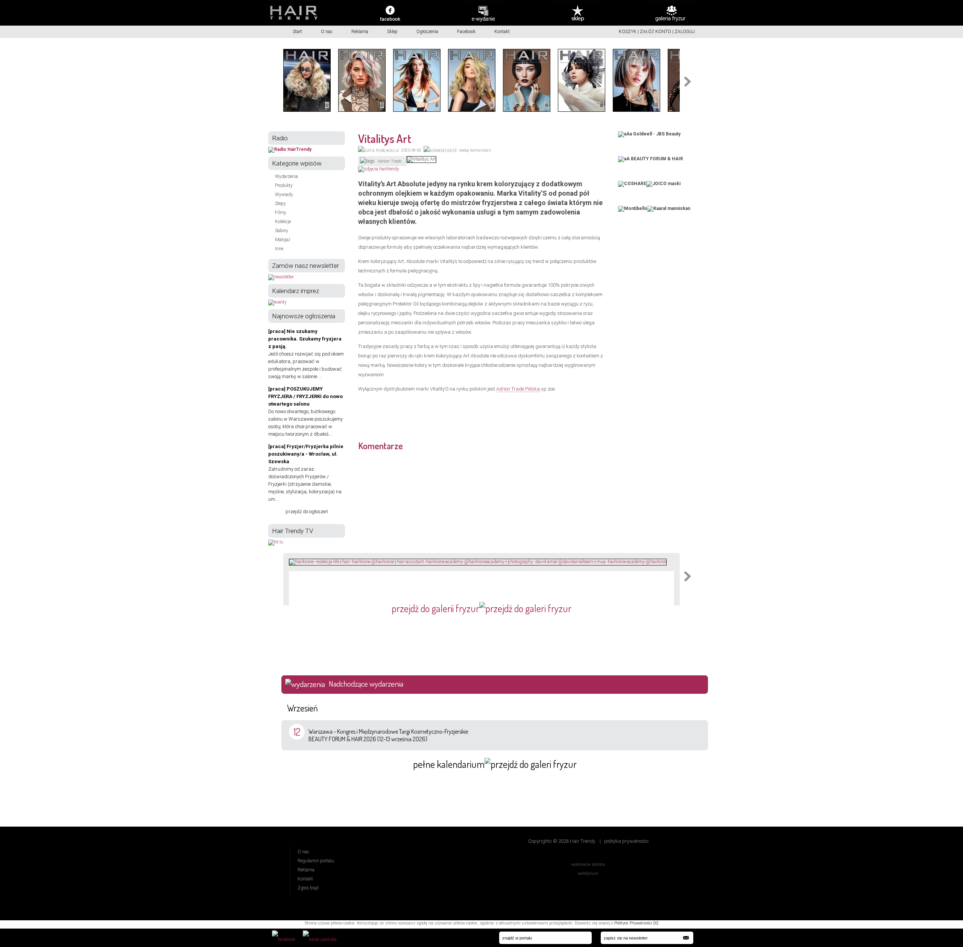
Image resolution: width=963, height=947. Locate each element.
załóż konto (655, 31)
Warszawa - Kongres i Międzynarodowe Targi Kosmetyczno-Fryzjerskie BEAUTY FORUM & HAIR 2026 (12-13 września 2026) (388, 735)
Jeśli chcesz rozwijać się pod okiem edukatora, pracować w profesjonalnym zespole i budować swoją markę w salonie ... (306, 353)
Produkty (284, 185)
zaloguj (684, 31)
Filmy (280, 212)
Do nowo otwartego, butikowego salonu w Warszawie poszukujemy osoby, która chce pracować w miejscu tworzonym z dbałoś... (305, 411)
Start (297, 31)
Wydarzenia (286, 176)
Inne (279, 248)
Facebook (466, 31)
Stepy (280, 203)
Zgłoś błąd (308, 888)
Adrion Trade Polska (518, 389)
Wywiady (284, 194)
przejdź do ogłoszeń (307, 511)
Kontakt (502, 31)
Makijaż (282, 239)
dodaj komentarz (475, 150)
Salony (281, 230)
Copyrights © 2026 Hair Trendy (561, 841)
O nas (327, 31)
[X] (655, 923)
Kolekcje (283, 221)
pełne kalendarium (449, 764)
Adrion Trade (390, 161)
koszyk (627, 31)
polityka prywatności (626, 841)
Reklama (359, 31)
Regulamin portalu (316, 860)
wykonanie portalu (588, 864)
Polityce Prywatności (633, 923)
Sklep (392, 31)
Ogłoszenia (427, 31)
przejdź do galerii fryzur (435, 608)
